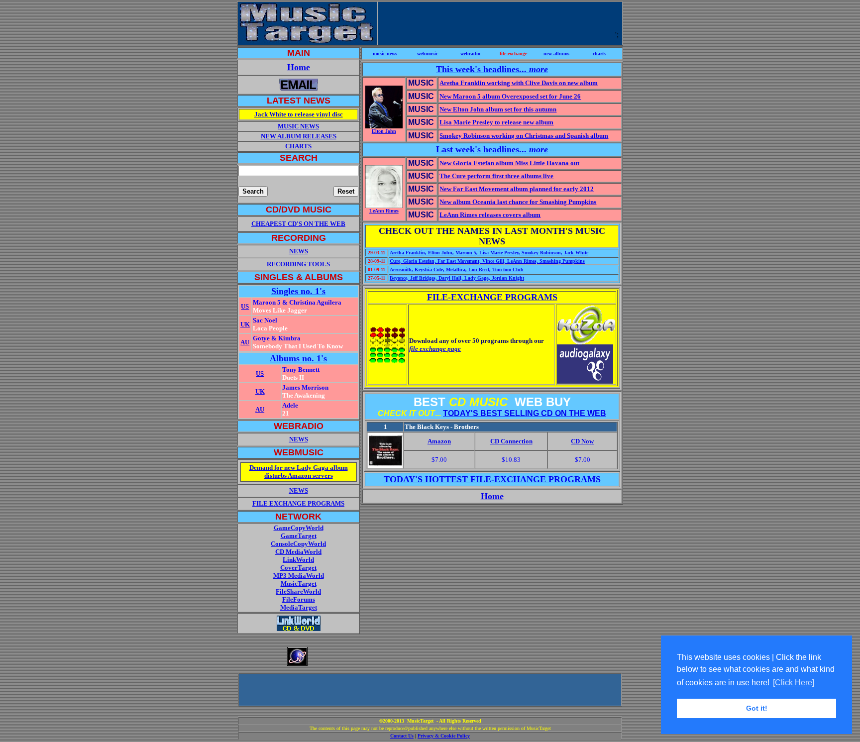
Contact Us (402, 736)
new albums (556, 53)
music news (385, 53)
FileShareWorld (298, 591)
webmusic (427, 53)
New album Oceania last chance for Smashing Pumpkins (517, 202)
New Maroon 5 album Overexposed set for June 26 (510, 96)
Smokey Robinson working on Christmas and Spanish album (523, 135)
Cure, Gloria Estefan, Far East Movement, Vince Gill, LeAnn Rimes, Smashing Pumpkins (487, 261)
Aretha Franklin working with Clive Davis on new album (518, 83)
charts (599, 53)
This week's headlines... (492, 69)
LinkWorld (298, 559)
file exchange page (435, 348)
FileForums (298, 599)
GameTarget (299, 535)
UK (245, 324)
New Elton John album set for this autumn (497, 109)
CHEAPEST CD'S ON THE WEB (298, 223)
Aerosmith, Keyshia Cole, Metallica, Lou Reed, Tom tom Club (457, 269)
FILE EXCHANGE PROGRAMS (298, 503)
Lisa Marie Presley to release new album (496, 122)
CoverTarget (298, 567)
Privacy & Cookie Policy (444, 736)
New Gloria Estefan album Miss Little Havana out (509, 163)
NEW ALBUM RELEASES (298, 136)
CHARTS (298, 146)
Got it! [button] (756, 708)
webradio (470, 53)
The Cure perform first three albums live (496, 176)
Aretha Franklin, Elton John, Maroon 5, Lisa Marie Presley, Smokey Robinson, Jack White (489, 252)
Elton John (384, 131)
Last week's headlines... (492, 149)
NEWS (298, 439)
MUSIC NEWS (298, 126)
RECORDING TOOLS (298, 264)
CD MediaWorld (298, 551)
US (245, 306)
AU (244, 342)
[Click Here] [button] (793, 682)
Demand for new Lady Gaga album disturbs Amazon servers (298, 471)
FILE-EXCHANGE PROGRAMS (492, 297)
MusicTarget (299, 583)
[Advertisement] (498, 22)
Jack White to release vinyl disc (298, 114)
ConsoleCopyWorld (298, 543)
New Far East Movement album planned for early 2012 (516, 189)
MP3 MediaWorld (298, 575)
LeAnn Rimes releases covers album (489, 214)
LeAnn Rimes (384, 210)
